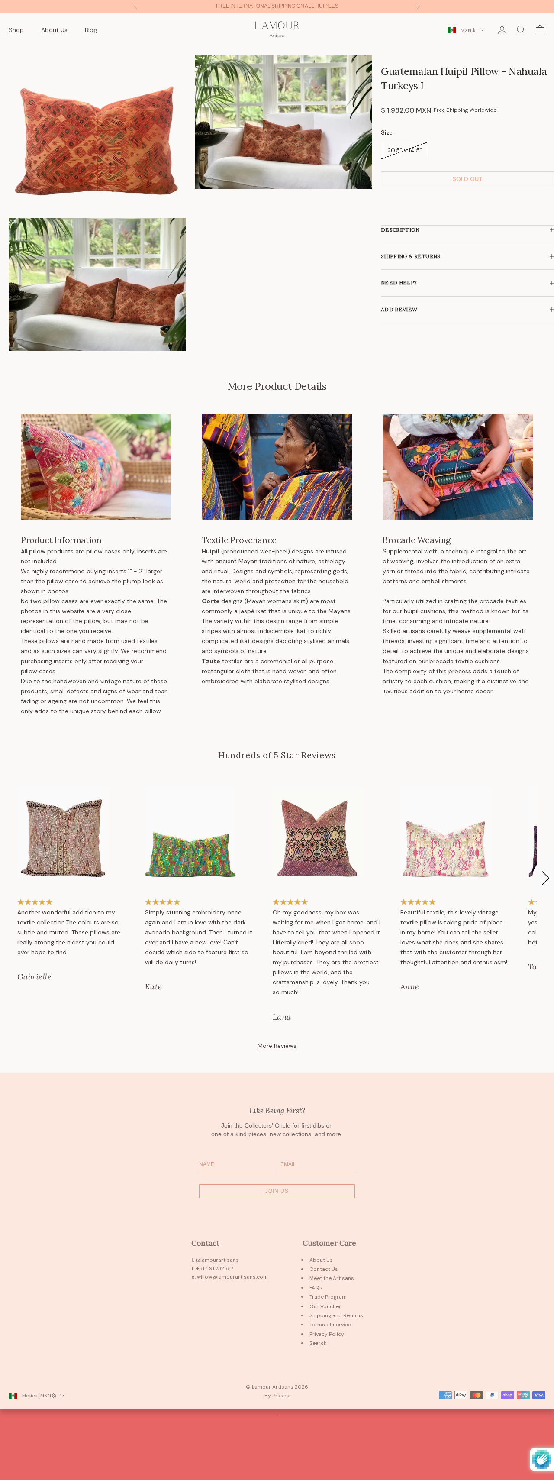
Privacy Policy (326, 1334)
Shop (16, 29)
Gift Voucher (325, 1306)
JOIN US (277, 1191)
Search (318, 1343)
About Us (54, 29)
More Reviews (277, 1046)
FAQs (315, 1287)
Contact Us (323, 1269)
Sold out (468, 179)
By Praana (277, 1395)
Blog (91, 29)
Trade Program (328, 1296)
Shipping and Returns (336, 1315)
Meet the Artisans (331, 1278)
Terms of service (330, 1324)
